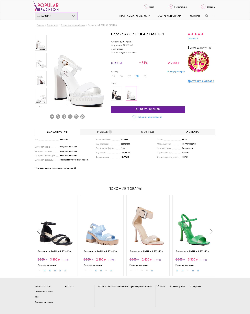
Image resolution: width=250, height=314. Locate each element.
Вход (151, 7)
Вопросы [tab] (148, 132)
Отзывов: (193, 38)
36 (45, 270)
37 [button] (129, 76)
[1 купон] (201, 61)
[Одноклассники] (65, 116)
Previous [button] (40, 31)
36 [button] (121, 76)
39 (60, 270)
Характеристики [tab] (58, 132)
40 (65, 270)
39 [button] (145, 76)
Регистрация (180, 7)
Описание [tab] (193, 132)
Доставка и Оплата (169, 15)
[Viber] (77, 116)
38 (137, 76)
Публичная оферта (43, 286)
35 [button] (113, 76)
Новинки (194, 15)
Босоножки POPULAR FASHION (54, 251)
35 (177, 270)
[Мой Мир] (71, 116)
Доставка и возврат (44, 302)
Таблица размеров (176, 71)
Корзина (211, 7)
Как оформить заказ (44, 292)
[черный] (116, 93)
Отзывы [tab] (105, 132)
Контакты (69, 286)
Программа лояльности (134, 15)
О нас (37, 297)
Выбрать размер (148, 109)
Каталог (45, 16)
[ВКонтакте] (52, 116)
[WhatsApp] (83, 116)
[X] (58, 116)
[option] (41, 43)
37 (50, 270)
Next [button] (40, 106)
